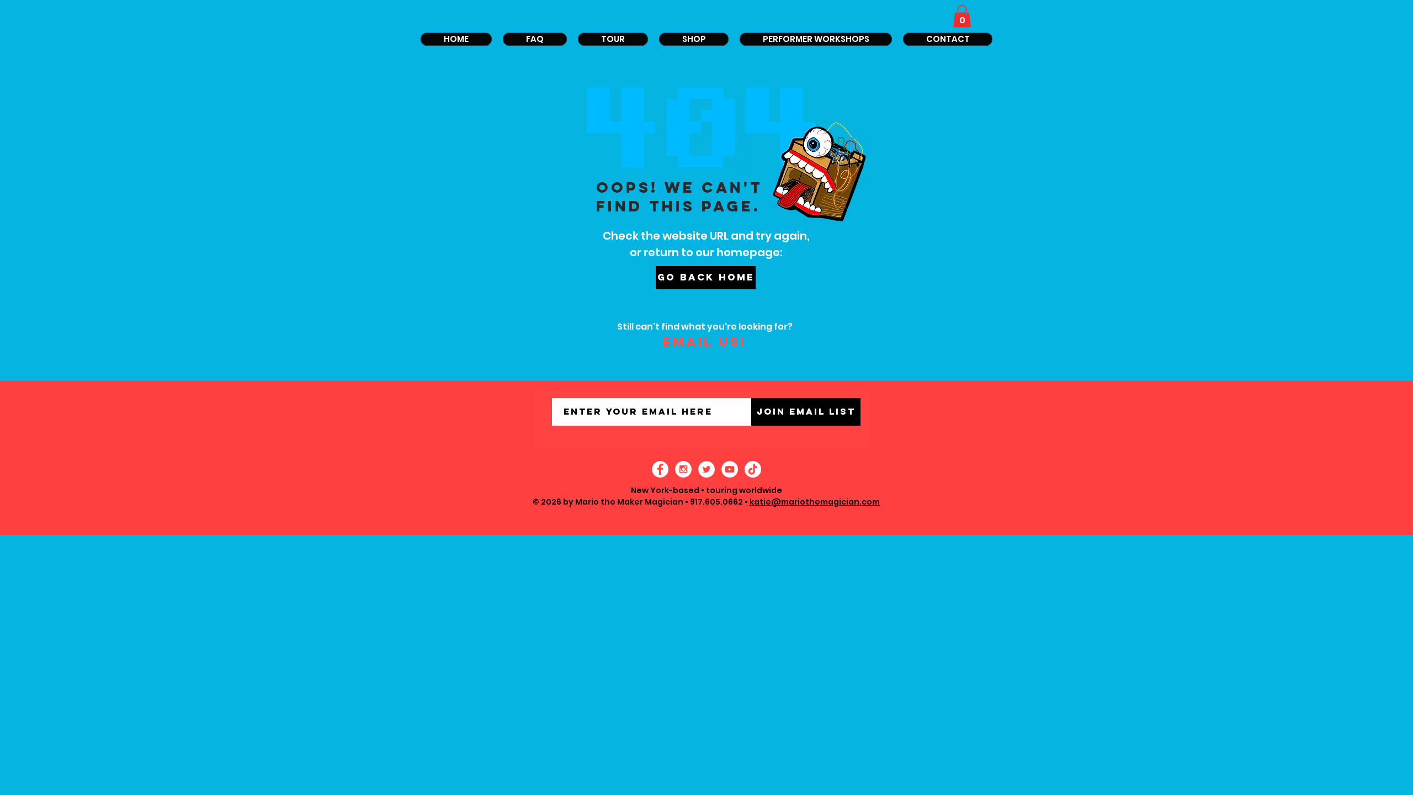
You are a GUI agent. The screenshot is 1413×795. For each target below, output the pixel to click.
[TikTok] (753, 469)
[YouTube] (729, 469)
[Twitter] (706, 469)
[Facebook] (660, 469)
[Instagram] (683, 469)
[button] (962, 16)
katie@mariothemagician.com (815, 501)
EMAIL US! (704, 341)
